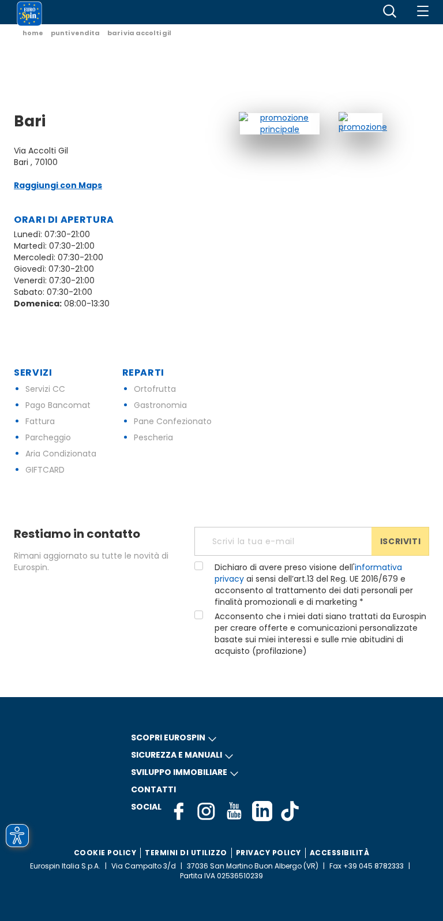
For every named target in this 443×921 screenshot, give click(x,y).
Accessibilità (340, 853)
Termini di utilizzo (186, 853)
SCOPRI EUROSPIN (168, 737)
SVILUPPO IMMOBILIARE (179, 772)
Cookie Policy (105, 853)
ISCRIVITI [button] (400, 541)
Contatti (153, 789)
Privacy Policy (268, 853)
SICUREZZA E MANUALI (176, 755)
